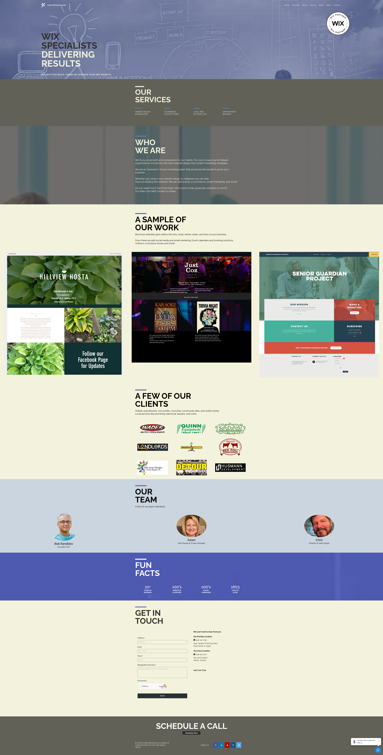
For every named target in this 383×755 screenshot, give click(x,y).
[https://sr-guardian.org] (319, 314)
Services (295, 5)
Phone (140, 656)
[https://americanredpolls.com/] (230, 447)
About (304, 5)
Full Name (141, 638)
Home (286, 5)
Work (321, 5)
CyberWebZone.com (152, 743)
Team (328, 5)
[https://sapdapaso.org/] (230, 429)
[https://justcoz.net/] (191, 307)
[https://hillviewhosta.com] (64, 313)
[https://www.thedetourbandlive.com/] (191, 467)
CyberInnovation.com (143, 745)
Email (140, 647)
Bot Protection (142, 681)
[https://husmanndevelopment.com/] (230, 467)
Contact (336, 5)
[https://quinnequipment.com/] (191, 429)
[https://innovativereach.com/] (191, 447)
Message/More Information (147, 665)
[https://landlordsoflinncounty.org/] (152, 447)
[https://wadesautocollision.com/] (152, 428)
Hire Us (313, 5)
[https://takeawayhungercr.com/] (152, 467)
